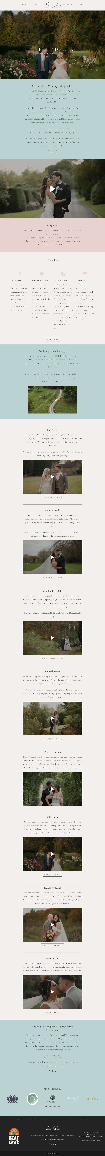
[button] (52, 188)
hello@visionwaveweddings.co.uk (91, 1140)
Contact (81, 5)
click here (42, 1050)
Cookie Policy (96, 1132)
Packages (37, 5)
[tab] (45, 1106)
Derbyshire (32, 1119)
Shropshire (67, 1119)
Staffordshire (86, 1119)
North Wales (50, 1119)
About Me (67, 5)
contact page (36, 1042)
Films (25, 5)
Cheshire (16, 1119)
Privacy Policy (86, 1132)
